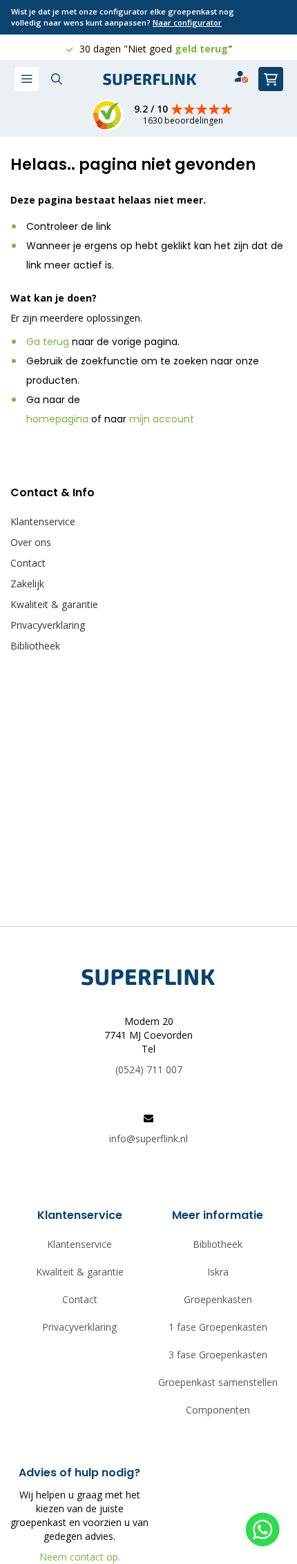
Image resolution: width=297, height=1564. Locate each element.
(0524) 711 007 (148, 1069)
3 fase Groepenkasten (218, 1354)
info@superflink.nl (148, 1138)
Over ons (30, 542)
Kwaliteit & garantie (54, 604)
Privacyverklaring (47, 625)
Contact (28, 562)
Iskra (218, 1271)
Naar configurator (187, 22)
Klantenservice (42, 521)
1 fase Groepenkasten (218, 1326)
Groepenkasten (218, 1299)
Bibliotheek (35, 645)
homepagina (57, 419)
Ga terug (47, 342)
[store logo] (150, 79)
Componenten (218, 1409)
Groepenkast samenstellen (218, 1382)
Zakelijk (27, 583)
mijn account (161, 419)
